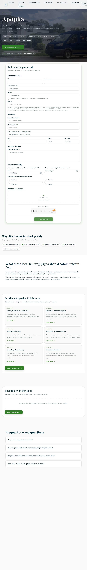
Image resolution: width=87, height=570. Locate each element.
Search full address (14, 118)
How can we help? (14, 149)
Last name (47, 79)
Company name (13, 86)
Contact (75, 3)
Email (10, 92)
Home (11, 3)
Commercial (62, 3)
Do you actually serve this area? (20, 440)
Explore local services (13, 368)
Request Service (14, 47)
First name (11, 79)
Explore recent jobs (13, 412)
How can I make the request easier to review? (26, 464)
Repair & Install (22, 4)
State (49, 138)
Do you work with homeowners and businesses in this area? (31, 456)
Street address (13, 125)
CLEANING (48, 3)
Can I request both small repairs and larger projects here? (30, 448)
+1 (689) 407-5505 (28, 53)
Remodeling (34, 3)
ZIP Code (67, 138)
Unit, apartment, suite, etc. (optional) (19, 131)
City (9, 138)
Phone (10, 101)
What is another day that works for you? (57, 168)
